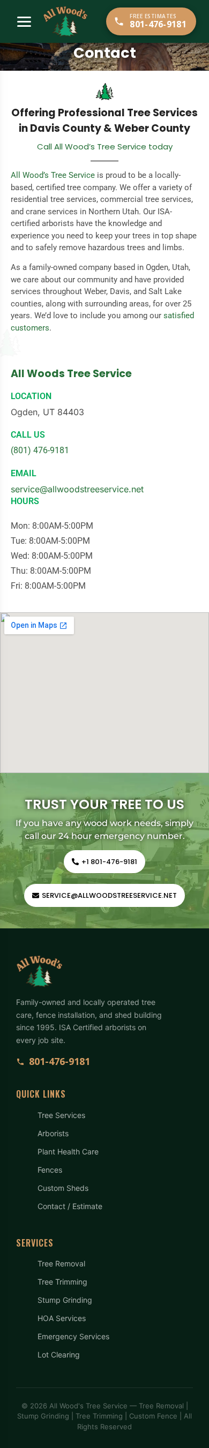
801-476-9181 (59, 1061)
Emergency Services (73, 1336)
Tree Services (61, 1115)
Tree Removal (61, 1263)
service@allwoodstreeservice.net (77, 489)
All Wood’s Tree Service (53, 175)
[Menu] (24, 21)
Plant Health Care (68, 1151)
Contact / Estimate (70, 1206)
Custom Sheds (63, 1187)
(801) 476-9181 (40, 450)
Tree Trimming (62, 1281)
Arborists (53, 1133)
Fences (50, 1169)
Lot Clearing (59, 1354)
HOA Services (62, 1318)
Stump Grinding (65, 1299)
